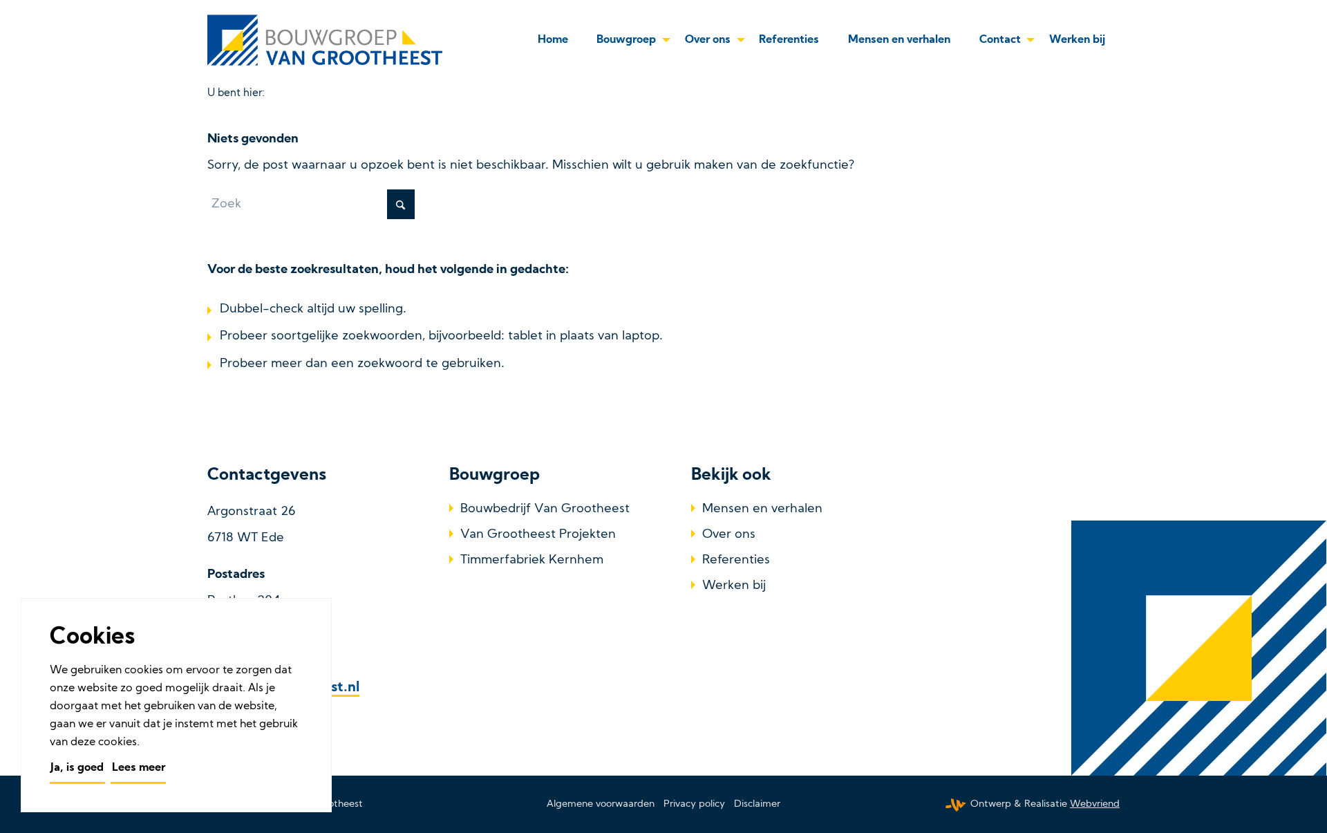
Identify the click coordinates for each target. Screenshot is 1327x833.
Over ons (728, 534)
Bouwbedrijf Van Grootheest (545, 509)
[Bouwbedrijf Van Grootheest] (327, 40)
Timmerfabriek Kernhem (531, 560)
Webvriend (1095, 804)
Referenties (736, 560)
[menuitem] (553, 40)
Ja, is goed (77, 768)
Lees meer (138, 768)
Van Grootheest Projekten (538, 534)
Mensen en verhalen (762, 509)
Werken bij (734, 585)
